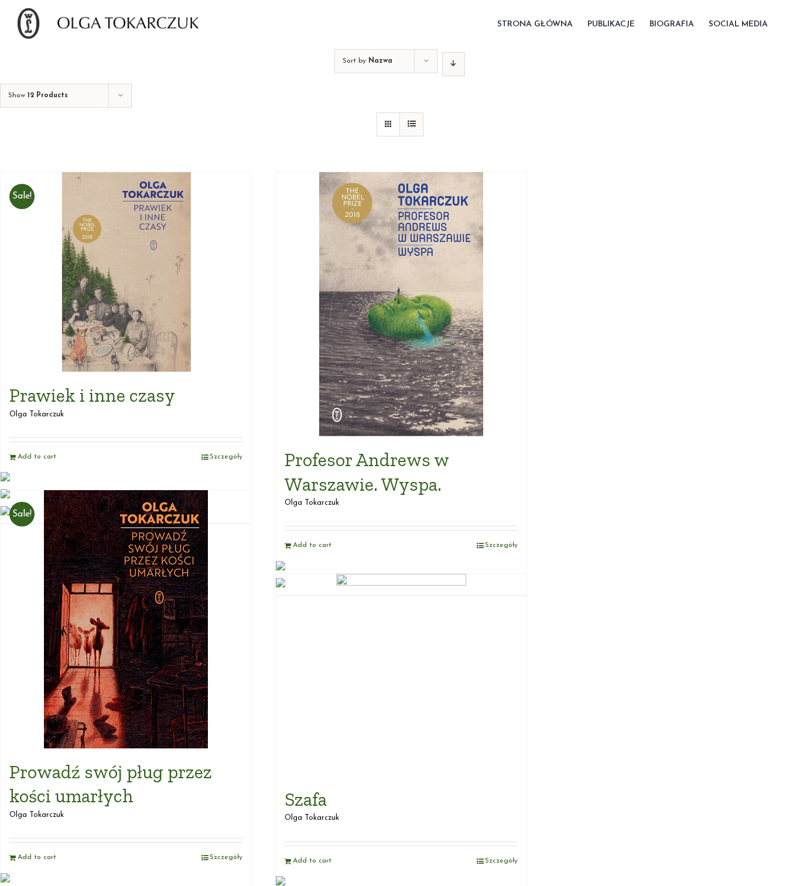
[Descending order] (453, 64)
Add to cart (37, 456)
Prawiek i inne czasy (92, 395)
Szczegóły (226, 456)
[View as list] (411, 124)
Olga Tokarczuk (36, 414)
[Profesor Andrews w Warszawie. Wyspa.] (401, 304)
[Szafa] (401, 675)
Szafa (306, 799)
